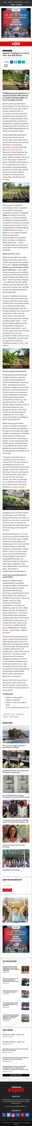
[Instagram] (13, 1115)
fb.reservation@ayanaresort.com (17, 707)
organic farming (14, 716)
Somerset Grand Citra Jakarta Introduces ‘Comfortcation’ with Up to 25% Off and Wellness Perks (11, 1017)
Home (5, 2)
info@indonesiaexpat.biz (19, 1106)
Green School (19, 714)
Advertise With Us (18, 2)
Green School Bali (12, 150)
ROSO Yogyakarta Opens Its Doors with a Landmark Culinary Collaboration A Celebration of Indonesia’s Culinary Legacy (16, 1068)
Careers (27, 2)
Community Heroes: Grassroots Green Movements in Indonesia (16, 771)
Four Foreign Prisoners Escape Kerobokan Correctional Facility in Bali (16, 796)
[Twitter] (9, 1115)
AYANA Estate (6, 714)
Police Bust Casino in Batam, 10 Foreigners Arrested (11, 991)
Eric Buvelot (7, 58)
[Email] (27, 1115)
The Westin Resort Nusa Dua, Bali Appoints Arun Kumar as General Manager (15, 1058)
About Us (10, 2)
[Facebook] (4, 1115)
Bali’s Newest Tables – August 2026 (13, 1034)
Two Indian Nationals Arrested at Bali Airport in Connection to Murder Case (16, 821)
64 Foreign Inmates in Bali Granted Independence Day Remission (10, 1004)
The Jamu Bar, (8, 625)
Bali (13, 714)
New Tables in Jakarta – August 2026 (13, 1042)
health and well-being (19, 225)
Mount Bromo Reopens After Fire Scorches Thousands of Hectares (15, 1049)
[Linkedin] (18, 1115)
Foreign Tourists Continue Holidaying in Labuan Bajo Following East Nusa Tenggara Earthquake (11, 968)
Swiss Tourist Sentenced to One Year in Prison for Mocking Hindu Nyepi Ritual (10, 980)
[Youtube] (22, 1115)
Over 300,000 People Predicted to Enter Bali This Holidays (14, 746)
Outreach (10, 50)
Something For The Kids (11, 870)
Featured (5, 50)
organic (5, 716)
